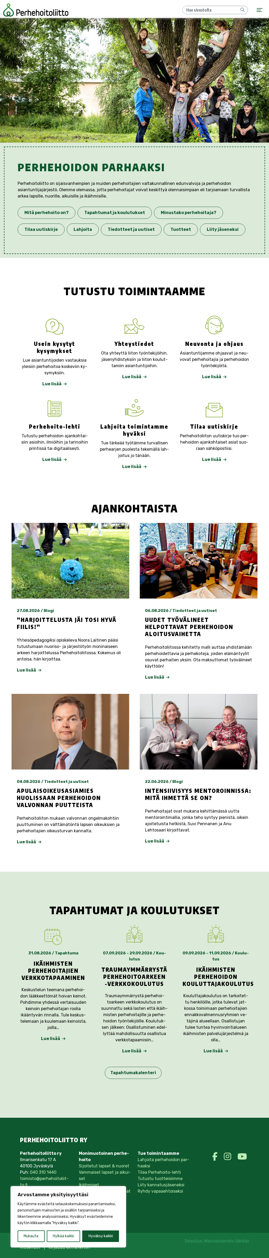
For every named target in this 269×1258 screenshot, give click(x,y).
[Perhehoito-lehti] (54, 408)
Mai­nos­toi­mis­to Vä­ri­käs (226, 1241)
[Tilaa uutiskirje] (214, 408)
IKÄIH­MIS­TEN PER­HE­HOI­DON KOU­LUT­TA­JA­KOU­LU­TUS (218, 976)
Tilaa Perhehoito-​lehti (159, 1172)
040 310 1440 (43, 1172)
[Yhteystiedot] (134, 325)
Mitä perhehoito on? (46, 212)
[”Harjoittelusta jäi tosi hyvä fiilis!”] (70, 561)
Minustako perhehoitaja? (188, 212)
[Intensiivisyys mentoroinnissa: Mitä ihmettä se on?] (198, 732)
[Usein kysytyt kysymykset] (54, 325)
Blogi (49, 610)
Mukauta (31, 1236)
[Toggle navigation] (259, 10)
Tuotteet (180, 229)
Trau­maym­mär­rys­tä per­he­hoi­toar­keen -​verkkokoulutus (134, 976)
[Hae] (242, 10)
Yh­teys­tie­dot (134, 343)
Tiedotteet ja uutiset (131, 229)
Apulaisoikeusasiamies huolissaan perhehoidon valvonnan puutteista (59, 797)
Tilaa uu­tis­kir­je (214, 426)
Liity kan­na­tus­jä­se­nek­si (161, 1184)
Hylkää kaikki (63, 1236)
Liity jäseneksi (223, 229)
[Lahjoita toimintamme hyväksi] (134, 408)
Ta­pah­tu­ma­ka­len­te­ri (133, 1072)
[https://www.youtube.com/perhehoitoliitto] (242, 1157)
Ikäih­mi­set (89, 1184)
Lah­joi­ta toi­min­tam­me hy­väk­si (134, 430)
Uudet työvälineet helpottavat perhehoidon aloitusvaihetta (189, 626)
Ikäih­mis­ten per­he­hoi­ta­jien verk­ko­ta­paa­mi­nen (53, 970)
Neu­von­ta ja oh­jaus (214, 343)
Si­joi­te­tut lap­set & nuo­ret (104, 1165)
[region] (68, 1216)
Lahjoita (83, 229)
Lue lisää (52, 383)
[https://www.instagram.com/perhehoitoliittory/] (228, 1157)
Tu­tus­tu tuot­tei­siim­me (160, 1178)
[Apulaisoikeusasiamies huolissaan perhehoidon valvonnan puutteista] (70, 732)
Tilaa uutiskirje (41, 229)
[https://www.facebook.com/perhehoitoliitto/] (216, 1157)
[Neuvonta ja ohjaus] (214, 325)
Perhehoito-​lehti (54, 426)
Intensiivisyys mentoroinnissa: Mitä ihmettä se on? (198, 794)
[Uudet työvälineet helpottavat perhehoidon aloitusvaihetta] (198, 561)
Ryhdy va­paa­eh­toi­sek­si (160, 1191)
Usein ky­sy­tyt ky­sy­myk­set (54, 347)
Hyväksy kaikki (101, 1236)
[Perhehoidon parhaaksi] (35, 10)
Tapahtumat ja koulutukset (114, 212)
